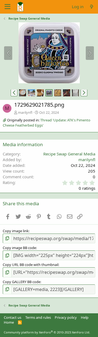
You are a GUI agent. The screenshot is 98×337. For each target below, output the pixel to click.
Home (9, 322)
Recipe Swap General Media (69, 154)
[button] (14, 92)
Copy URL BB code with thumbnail (30, 264)
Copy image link (16, 230)
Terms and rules (38, 317)
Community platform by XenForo (47, 332)
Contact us (12, 317)
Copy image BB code (19, 247)
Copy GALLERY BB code (21, 281)
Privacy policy (66, 317)
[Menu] (7, 7)
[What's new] (91, 7)
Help (84, 317)
